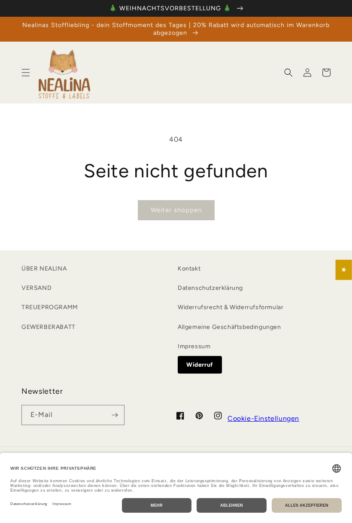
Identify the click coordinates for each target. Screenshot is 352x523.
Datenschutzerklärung (210, 288)
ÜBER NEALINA (44, 268)
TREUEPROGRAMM (49, 307)
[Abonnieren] (114, 415)
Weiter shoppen (176, 210)
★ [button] (344, 270)
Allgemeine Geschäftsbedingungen (229, 327)
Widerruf (199, 364)
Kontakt (189, 268)
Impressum (194, 346)
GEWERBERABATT (48, 327)
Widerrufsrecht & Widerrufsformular (230, 307)
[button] (25, 72)
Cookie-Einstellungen (263, 418)
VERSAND (36, 288)
